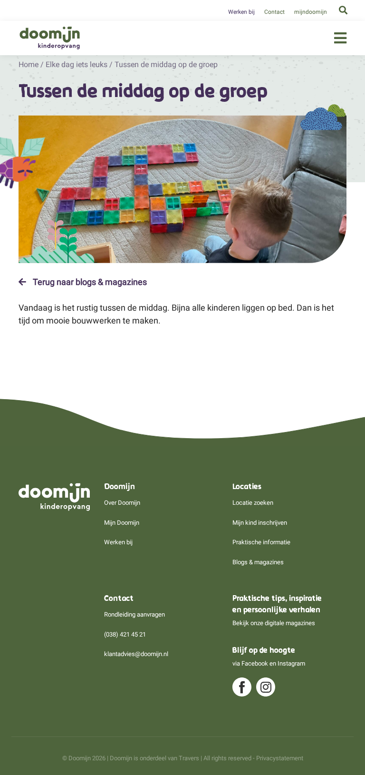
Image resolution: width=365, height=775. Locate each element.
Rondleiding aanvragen (134, 614)
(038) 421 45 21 (125, 634)
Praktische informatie (261, 542)
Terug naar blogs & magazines (89, 282)
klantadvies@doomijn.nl (136, 653)
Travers (189, 758)
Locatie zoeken (252, 502)
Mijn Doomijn (121, 522)
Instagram (291, 663)
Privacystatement (279, 758)
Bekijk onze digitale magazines (273, 623)
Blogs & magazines (258, 562)
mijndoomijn (310, 12)
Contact (274, 12)
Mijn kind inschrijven (259, 522)
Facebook (254, 663)
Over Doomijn (122, 502)
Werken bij (241, 12)
